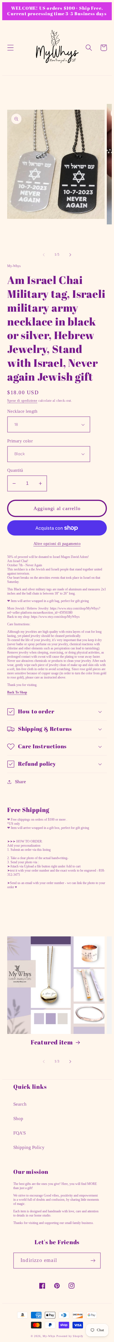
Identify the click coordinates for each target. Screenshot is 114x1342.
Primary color (20, 441)
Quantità (15, 470)
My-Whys (49, 1336)
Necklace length (22, 411)
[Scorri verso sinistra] (44, 255)
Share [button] (20, 781)
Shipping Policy (29, 1147)
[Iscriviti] (93, 1261)
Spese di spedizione (22, 401)
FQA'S (19, 1133)
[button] (10, 47)
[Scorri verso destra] (70, 255)
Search (20, 1104)
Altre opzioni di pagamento (57, 543)
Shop (18, 1118)
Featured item (52, 1042)
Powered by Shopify (69, 1336)
